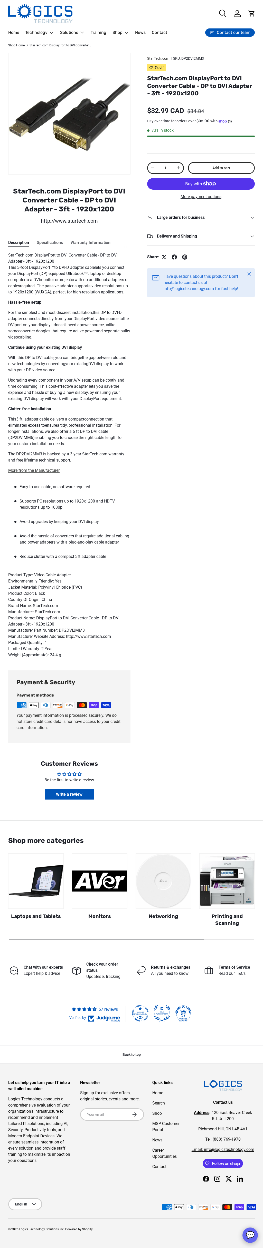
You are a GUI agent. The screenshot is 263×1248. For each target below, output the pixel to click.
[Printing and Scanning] (227, 881)
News (140, 32)
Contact (159, 32)
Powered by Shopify (79, 1229)
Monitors (99, 916)
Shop (157, 1113)
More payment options (201, 196)
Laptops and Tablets (36, 916)
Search (158, 1103)
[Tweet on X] (164, 257)
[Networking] (163, 881)
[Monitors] (99, 881)
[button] (251, 13)
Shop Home (16, 45)
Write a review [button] (69, 794)
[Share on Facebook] (174, 257)
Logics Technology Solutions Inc (41, 1229)
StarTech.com (158, 58)
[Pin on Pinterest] (185, 257)
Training (98, 32)
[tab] (18, 242)
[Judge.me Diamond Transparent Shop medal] (140, 1013)
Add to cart (221, 168)
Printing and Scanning (227, 919)
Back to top (132, 1054)
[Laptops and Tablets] (35, 881)
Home (13, 32)
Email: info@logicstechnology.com (223, 1149)
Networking (163, 916)
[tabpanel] (69, 455)
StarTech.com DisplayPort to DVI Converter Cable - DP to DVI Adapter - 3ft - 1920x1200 (60, 45)
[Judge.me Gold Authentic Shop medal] (162, 1013)
